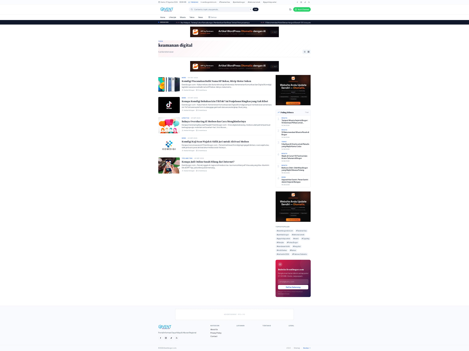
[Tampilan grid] (308, 51)
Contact (213, 336)
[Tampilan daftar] (304, 51)
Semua (213, 17)
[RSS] (176, 338)
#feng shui (297, 246)
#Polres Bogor (292, 242)
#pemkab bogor (239, 2)
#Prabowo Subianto (299, 254)
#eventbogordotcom (208, 2)
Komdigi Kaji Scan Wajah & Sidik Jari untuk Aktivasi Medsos (215, 141)
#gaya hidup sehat (269, 2)
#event (295, 238)
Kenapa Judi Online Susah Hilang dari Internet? (208, 161)
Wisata (183, 17)
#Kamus (293, 250)
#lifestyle (280, 242)
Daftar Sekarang (293, 287)
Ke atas (306, 348)
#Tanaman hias (224, 2)
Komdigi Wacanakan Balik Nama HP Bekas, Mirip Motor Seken (216, 81)
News (200, 17)
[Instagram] (301, 2)
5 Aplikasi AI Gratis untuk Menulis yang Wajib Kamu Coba (295, 145)
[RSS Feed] (309, 2)
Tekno (191, 17)
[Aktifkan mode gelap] (290, 9)
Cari (255, 9)
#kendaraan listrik (283, 246)
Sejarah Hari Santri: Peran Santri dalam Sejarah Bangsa (295, 180)
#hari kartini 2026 (283, 254)
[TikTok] (305, 2)
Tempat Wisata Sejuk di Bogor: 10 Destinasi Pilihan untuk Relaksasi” (295, 122)
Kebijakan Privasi (283, 293)
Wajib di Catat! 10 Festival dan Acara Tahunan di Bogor (294, 157)
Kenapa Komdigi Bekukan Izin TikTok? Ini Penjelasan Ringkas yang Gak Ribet (225, 101)
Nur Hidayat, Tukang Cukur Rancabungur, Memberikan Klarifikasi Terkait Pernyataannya (187, 22)
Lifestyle (172, 17)
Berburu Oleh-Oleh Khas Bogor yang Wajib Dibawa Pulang (295, 169)
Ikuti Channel (303, 9)
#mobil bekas (282, 250)
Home (162, 17)
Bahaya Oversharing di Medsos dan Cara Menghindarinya (214, 121)
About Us (214, 329)
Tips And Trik (187, 158)
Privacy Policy (216, 333)
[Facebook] (297, 2)
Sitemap (297, 348)
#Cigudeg (305, 238)
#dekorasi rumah (254, 2)
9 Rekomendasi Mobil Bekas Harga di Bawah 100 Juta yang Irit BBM (263, 22)
